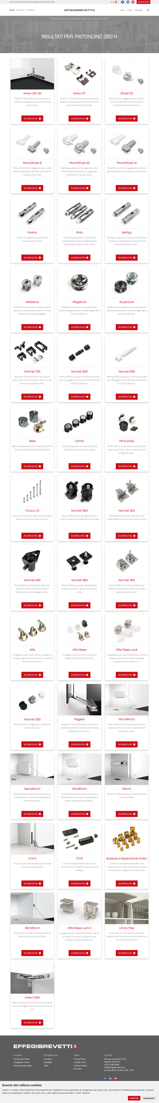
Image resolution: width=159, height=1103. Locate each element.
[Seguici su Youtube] (133, 1)
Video (129, 10)
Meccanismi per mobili (98, 18)
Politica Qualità (80, 1065)
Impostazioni (149, 1098)
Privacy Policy (80, 1059)
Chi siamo (20, 10)
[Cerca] (148, 10)
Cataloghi (138, 10)
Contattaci (143, 2)
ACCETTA (134, 1098)
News (122, 10)
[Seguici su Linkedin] (128, 1)
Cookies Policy (80, 1062)
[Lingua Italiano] (112, 2)
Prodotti (30, 10)
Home (11, 10)
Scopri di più (31, 118)
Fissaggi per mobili (77, 18)
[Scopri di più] (32, 73)
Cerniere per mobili (59, 18)
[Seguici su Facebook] (122, 1)
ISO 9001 (78, 1069)
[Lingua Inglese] (116, 2)
